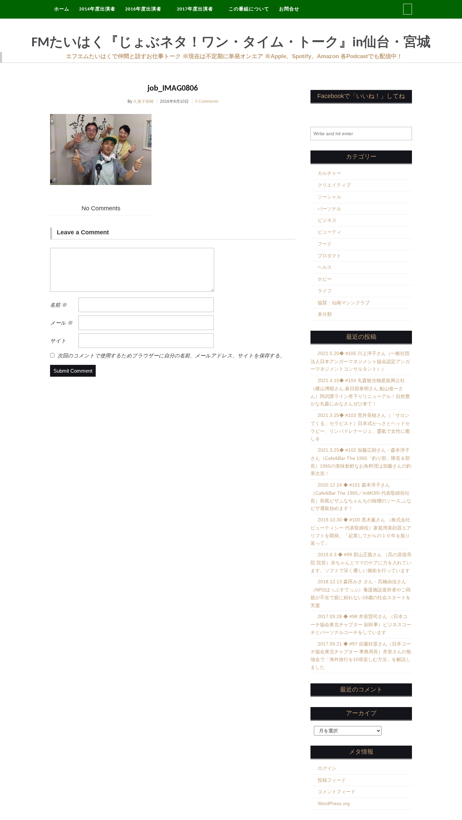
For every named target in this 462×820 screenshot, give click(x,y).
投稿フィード (332, 780)
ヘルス (325, 267)
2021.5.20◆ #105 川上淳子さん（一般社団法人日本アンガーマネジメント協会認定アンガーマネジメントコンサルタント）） (360, 361)
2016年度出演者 (143, 9)
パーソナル (329, 208)
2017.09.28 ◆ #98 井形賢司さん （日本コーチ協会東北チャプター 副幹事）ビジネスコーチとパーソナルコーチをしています (360, 624)
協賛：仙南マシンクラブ (344, 302)
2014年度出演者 (97, 9)
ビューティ (329, 232)
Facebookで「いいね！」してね (361, 96)
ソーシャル (329, 197)
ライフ (325, 291)
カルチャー (329, 173)
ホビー (325, 279)
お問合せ (289, 9)
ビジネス (327, 220)
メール (61, 323)
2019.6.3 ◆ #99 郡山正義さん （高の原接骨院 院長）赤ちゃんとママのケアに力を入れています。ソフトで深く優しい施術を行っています (361, 562)
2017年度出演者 (195, 9)
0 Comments (206, 101)
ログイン (327, 768)
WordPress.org (334, 803)
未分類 (325, 314)
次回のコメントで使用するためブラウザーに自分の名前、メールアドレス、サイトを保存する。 (171, 355)
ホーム (61, 9)
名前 (58, 305)
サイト (58, 341)
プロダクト (329, 255)
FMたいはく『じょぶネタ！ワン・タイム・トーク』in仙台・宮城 (231, 43)
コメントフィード (336, 791)
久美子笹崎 (143, 101)
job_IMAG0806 (172, 89)
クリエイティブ (334, 185)
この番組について (249, 9)
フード (325, 244)
